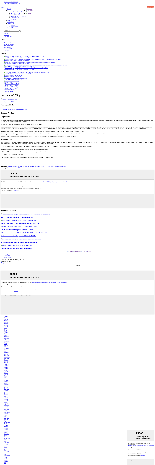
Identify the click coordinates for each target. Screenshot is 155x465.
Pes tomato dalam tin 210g (10, 82)
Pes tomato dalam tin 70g (10, 88)
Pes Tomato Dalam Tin (16, 11)
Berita (8, 20)
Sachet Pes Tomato (15, 13)
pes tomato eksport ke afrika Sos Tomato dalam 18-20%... (18, 73)
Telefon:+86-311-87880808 (11, 2)
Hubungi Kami (11, 27)
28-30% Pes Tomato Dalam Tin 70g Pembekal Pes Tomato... (19, 57)
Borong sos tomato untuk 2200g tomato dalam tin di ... (19, 242)
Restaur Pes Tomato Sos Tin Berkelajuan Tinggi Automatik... (19, 69)
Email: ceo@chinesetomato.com (12, 3)
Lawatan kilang (15, 26)
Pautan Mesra (150, 7)
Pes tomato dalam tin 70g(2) (11, 85)
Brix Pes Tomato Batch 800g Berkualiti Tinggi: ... (17, 217)
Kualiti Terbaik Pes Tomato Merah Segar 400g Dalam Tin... (20, 223)
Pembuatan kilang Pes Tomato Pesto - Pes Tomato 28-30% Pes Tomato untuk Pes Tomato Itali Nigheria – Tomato (37, 166)
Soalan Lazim (10, 22)
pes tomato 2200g (8, 91)
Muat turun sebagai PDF (20, 109)
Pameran (13, 25)
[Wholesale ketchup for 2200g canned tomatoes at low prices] (21, 239)
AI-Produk (6, 35)
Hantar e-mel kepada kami (7, 109)
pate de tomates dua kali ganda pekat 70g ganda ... (18, 230)
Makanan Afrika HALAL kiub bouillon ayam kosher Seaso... (19, 66)
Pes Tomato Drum (15, 14)
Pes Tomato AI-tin (8, 36)
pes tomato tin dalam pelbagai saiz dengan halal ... (17, 248)
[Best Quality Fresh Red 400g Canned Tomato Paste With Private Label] (19, 220)
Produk (9, 10)
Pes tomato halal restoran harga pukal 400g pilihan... (17, 60)
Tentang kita (10, 23)
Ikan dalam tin (14, 16)
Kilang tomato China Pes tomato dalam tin (14, 79)
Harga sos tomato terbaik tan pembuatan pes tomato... (17, 63)
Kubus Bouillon (15, 17)
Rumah (9, 9)
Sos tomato (13, 19)
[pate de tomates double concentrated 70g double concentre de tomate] (19, 226)
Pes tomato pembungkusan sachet (12, 76)
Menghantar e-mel (5, 263)
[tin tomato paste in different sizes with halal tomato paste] (16, 245)
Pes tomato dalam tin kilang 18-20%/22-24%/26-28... (18, 236)
